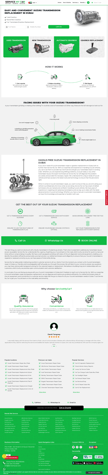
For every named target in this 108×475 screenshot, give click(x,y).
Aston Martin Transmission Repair (51, 369)
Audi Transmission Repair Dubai (50, 372)
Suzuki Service (9, 432)
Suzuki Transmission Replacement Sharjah (20, 386)
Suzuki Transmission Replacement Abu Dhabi (21, 369)
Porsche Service (26, 430)
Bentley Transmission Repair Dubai (51, 375)
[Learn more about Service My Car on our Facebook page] (77, 447)
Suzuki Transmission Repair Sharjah (18, 366)
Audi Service (58, 418)
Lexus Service (25, 426)
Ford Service (25, 422)
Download (41, 459)
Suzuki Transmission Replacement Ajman (20, 372)
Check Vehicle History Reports (84, 366)
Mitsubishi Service (60, 428)
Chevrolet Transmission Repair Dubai (52, 387)
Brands (82, 2)
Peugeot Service (9, 430)
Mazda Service (76, 426)
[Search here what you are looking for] (88, 2)
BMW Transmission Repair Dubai (51, 378)
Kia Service (75, 424)
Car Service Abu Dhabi (44, 465)
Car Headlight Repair (81, 375)
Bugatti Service (9, 420)
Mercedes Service (10, 428)
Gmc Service (58, 422)
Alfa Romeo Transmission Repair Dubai (52, 366)
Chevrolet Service (43, 420)
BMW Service (92, 418)
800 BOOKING (11, 457)
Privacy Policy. (13, 473)
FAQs (39, 451)
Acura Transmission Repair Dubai (50, 363)
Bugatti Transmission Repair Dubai (51, 381)
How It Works (67, 2)
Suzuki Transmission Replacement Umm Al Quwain (20, 389)
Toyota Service (26, 432)
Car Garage (41, 455)
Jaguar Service (42, 424)
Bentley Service (76, 418)
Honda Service (76, 422)
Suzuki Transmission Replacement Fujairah (20, 378)
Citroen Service (59, 420)
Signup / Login (97, 2)
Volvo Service (59, 432)
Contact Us (41, 453)
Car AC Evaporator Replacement (84, 363)
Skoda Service (76, 430)
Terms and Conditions (44, 469)
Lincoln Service (42, 426)
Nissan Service (76, 428)
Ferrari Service (93, 420)
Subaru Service (93, 430)
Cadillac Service (26, 420)
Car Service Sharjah (43, 463)
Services (75, 2)
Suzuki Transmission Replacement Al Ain (19, 375)
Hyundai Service (9, 424)
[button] (52, 346)
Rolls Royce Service (60, 430)
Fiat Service (8, 422)
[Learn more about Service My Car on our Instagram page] (81, 447)
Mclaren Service (93, 426)
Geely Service (42, 422)
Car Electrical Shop (80, 381)
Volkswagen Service (43, 432)
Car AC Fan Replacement (82, 387)
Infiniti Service (25, 424)
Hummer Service (93, 422)
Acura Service (8, 418)
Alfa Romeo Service (27, 418)
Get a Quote (65, 407)
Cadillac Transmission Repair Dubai (51, 384)
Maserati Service (59, 426)
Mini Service (41, 428)
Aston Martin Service (44, 418)
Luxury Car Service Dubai (82, 369)
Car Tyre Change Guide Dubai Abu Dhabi (87, 372)
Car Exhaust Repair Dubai (82, 378)
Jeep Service (59, 424)
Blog (39, 457)
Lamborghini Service (94, 424)
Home (60, 2)
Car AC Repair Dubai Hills (82, 384)
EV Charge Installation (44, 461)
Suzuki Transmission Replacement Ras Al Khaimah (20, 382)
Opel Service (92, 428)
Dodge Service (76, 420)
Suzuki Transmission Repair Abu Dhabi (19, 363)
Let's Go (59, 27)
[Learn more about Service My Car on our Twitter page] (73, 447)
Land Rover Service (10, 426)
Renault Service (42, 430)
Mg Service (25, 428)
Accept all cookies (94, 472)
